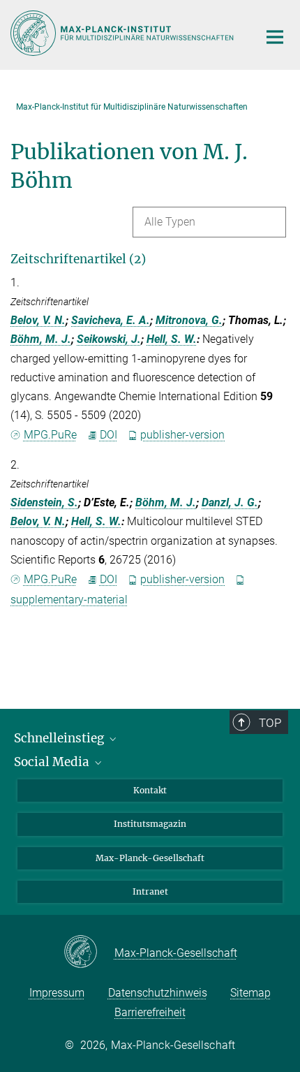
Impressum (56, 992)
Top (270, 723)
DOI (108, 434)
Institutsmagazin (150, 823)
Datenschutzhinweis (157, 992)
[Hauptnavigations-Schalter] (275, 37)
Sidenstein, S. (44, 502)
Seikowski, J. (109, 339)
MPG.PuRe (50, 434)
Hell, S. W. (172, 339)
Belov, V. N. (38, 320)
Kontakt (150, 790)
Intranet (150, 891)
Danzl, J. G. (230, 502)
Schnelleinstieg (60, 738)
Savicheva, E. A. (110, 320)
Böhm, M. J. (40, 339)
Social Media (53, 762)
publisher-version (182, 434)
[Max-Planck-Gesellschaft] (88, 952)
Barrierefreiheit (150, 1012)
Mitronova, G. (189, 320)
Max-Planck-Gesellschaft (150, 858)
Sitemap (250, 992)
